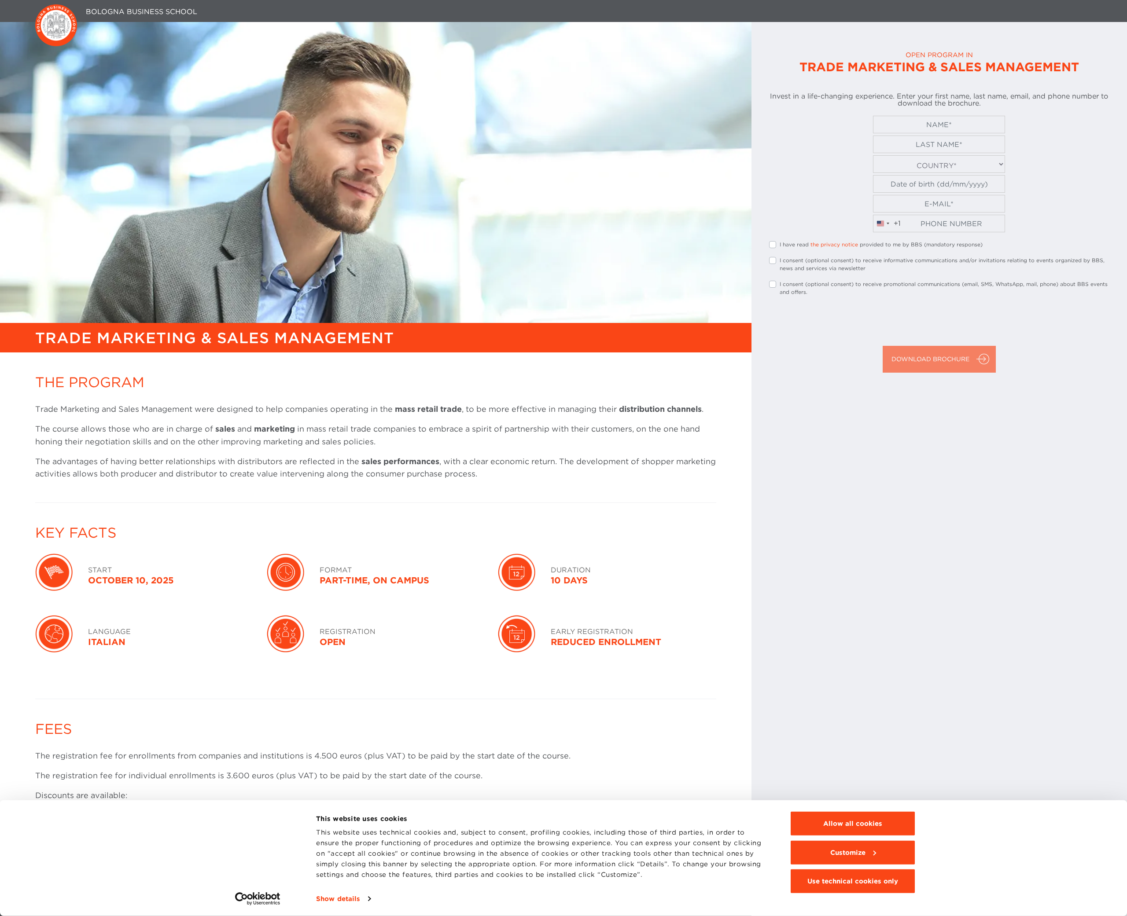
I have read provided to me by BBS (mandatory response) (881, 244)
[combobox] (887, 223)
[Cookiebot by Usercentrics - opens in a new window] (257, 898)
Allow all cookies (852, 824)
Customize (848, 852)
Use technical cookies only (852, 881)
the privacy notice (834, 244)
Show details (338, 899)
